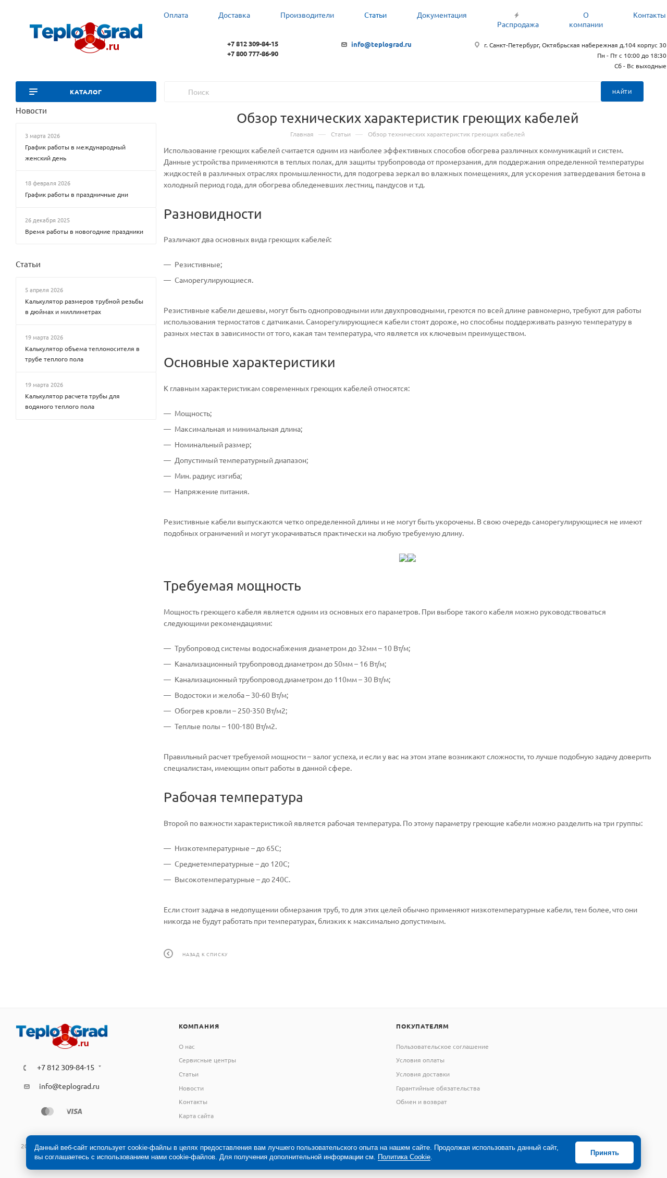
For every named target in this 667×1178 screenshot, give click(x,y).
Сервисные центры (207, 1060)
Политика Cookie (404, 1157)
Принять (604, 1153)
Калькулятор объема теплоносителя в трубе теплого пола (82, 354)
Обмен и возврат (421, 1101)
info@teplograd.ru (381, 44)
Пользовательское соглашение (442, 1046)
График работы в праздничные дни (76, 194)
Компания (199, 1026)
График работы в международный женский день (75, 152)
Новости (31, 110)
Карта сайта (196, 1115)
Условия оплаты (420, 1060)
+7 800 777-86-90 (252, 53)
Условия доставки (423, 1074)
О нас (187, 1046)
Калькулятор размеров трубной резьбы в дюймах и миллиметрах (84, 306)
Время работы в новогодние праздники (84, 231)
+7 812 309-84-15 (252, 43)
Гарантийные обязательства (438, 1088)
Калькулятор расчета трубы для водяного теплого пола (72, 401)
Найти (622, 91)
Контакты (193, 1101)
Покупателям (422, 1026)
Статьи (28, 264)
